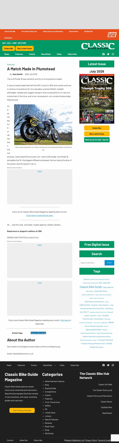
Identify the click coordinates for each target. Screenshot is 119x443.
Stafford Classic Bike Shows (104, 333)
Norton (106, 326)
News (111, 322)
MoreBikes (105, 315)
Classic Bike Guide (38, 333)
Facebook (94, 305)
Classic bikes (90, 291)
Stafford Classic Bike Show (88, 333)
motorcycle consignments (100, 322)
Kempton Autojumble (90, 315)
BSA (100, 283)
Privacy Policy (91, 440)
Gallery (48, 405)
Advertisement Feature (54, 381)
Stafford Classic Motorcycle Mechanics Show (96, 336)
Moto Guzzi (107, 319)
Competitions (50, 391)
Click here (64, 320)
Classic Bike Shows (100, 291)
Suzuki (95, 340)
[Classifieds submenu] (55, 365)
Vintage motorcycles (96, 347)
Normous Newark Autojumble (94, 326)
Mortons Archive (88, 319)
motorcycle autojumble (85, 322)
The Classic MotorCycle (105, 340)
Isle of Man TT (84, 312)
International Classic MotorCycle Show (92, 308)
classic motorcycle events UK (103, 294)
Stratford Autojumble (86, 340)
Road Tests (49, 426)
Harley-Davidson (104, 305)
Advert (40, 171)
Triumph (109, 343)
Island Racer (109, 308)
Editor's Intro (85, 305)
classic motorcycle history (96, 298)
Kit (46, 409)
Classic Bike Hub (108, 287)
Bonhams (87, 279)
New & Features (51, 419)
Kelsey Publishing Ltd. (75, 440)
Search (109, 263)
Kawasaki (110, 312)
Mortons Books (98, 319)
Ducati (107, 301)
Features (11, 64)
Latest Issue (50, 412)
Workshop (49, 433)
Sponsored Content (94, 329)
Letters (99, 315)
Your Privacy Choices (22, 410)
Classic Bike (106, 283)
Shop (47, 430)
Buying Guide (50, 388)
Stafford (105, 329)
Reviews (48, 423)
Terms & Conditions (106, 440)
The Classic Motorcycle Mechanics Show (93, 343)
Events (48, 395)
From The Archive (52, 402)
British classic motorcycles (90, 283)
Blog (47, 385)
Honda (111, 305)
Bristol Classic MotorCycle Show (100, 279)
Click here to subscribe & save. (39, 215)
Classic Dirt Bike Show (88, 294)
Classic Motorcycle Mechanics (94, 302)
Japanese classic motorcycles (98, 312)
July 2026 (97, 71)
